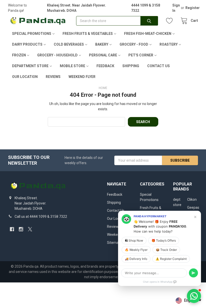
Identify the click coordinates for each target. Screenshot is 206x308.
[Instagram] (21, 229)
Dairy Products (27, 44)
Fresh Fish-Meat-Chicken (147, 34)
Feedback (105, 66)
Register (192, 8)
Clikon (192, 199)
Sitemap (114, 243)
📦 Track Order (166, 250)
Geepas (193, 208)
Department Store (30, 66)
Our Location (25, 77)
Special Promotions (31, 34)
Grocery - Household (57, 55)
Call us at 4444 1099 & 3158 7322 (41, 217)
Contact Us (158, 66)
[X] (30, 229)
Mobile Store (72, 66)
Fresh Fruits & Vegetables (88, 34)
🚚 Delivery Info (136, 259)
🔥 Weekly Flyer (136, 250)
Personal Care (103, 55)
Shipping (130, 66)
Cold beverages (69, 44)
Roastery (169, 44)
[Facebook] (12, 229)
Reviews (53, 77)
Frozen (19, 55)
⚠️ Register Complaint (171, 259)
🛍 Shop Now (134, 240)
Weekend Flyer (82, 77)
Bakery (101, 44)
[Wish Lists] (170, 21)
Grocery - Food (134, 44)
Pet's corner (140, 55)
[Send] (193, 272)
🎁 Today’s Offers (163, 240)
